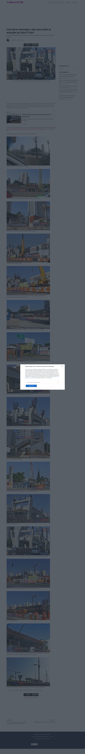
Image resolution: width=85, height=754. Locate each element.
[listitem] (42, 382)
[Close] (62, 366)
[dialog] (42, 377)
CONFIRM (31, 385)
